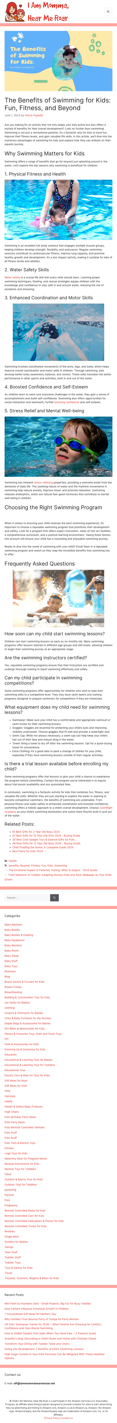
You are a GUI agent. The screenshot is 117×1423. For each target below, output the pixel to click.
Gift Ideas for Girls (16, 1085)
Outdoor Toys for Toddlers (21, 1184)
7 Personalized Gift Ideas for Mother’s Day (30, 1313)
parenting (10, 1189)
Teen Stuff (11, 1252)
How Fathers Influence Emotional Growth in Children (37, 1308)
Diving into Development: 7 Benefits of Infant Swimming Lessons (44, 1349)
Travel (8, 1273)
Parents (9, 1195)
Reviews (10, 1231)
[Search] (54, 898)
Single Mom (12, 1236)
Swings (9, 1247)
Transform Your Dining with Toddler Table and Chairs (37, 1343)
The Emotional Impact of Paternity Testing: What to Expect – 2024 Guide (53, 870)
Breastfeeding (13, 992)
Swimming (60, 865)
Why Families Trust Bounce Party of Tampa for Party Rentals (42, 1319)
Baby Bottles (12, 929)
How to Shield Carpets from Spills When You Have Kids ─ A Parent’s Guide (50, 1333)
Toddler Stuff (13, 1257)
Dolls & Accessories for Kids (22, 1044)
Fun (43, 865)
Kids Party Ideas (15, 1122)
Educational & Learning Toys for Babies (29, 1059)
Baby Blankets (13, 924)
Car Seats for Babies (17, 1002)
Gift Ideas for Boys (16, 1080)
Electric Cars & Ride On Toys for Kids (27, 1075)
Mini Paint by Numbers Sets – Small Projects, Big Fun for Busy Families (48, 1303)
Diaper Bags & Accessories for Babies (28, 1023)
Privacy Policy (51, 1418)
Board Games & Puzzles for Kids (24, 981)
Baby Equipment (15, 940)
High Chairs (12, 1111)
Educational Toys (15, 1070)
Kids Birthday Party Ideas (20, 1117)
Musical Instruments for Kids (22, 1163)
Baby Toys (11, 966)
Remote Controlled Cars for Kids (24, 1215)
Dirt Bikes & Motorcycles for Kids (25, 1028)
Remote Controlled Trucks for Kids (26, 1226)
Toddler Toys (13, 1262)
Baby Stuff (11, 961)
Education (11, 1054)
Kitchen (9, 1148)
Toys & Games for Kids (19, 1267)
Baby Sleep (11, 955)
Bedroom (10, 971)
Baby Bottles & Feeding (19, 935)
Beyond (25, 865)
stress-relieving (43, 482)
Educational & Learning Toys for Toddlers (30, 1065)
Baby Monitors (13, 945)
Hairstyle (10, 1096)
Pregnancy (11, 1205)
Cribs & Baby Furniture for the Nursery (28, 1018)
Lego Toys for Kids (16, 1153)
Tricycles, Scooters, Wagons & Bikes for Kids (32, 1278)
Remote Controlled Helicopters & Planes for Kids (34, 1221)
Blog (7, 976)
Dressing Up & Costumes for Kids (25, 1049)
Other (8, 1174)
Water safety (12, 277)
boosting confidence (66, 402)
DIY (7, 1039)
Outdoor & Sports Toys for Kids (24, 1179)
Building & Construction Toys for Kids (27, 997)
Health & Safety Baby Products (24, 1106)
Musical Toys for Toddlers (20, 1169)
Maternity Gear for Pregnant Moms (26, 1158)
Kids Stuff (11, 1132)
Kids (50, 865)
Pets (7, 1200)
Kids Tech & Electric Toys (20, 1143)
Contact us (67, 1418)
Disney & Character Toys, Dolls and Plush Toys (33, 1033)
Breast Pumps (13, 987)
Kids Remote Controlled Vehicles (25, 1127)
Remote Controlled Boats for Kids (25, 1210)
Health (13, 860)
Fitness (35, 865)
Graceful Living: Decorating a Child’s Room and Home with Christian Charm (50, 1338)
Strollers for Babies (16, 1241)
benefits (14, 865)
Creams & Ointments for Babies (24, 1013)
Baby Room (12, 950)
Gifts (8, 1091)
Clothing (10, 1007)
